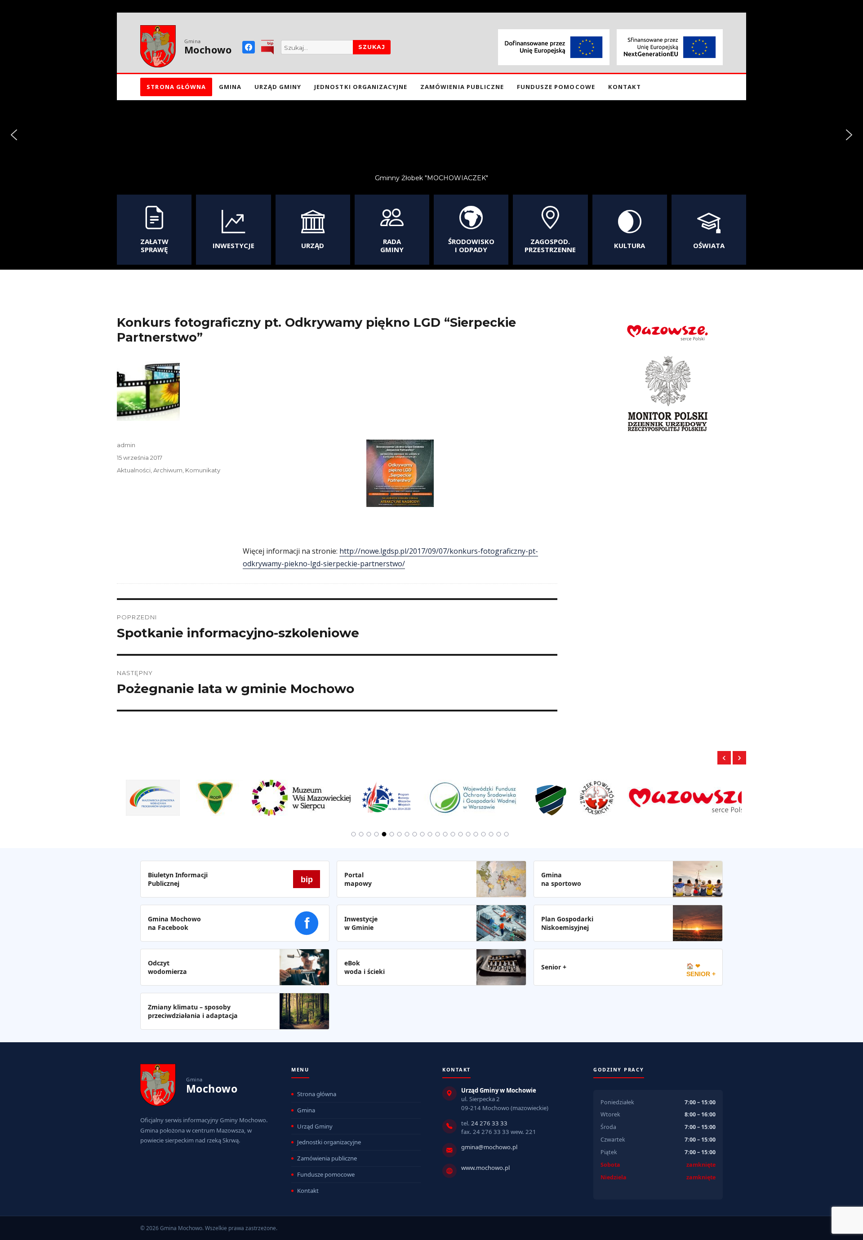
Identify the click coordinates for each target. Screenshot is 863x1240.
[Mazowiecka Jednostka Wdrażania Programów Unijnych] (153, 792)
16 (468, 834)
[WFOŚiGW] (473, 792)
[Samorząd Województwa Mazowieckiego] (691, 792)
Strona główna (176, 87)
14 (453, 834)
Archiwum (167, 470)
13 (445, 834)
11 (430, 834)
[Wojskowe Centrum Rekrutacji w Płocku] (551, 793)
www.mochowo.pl (485, 1168)
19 (491, 834)
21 (506, 834)
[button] (14, 135)
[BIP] (267, 47)
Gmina (230, 87)
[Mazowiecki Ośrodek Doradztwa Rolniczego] (216, 792)
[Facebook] (248, 47)
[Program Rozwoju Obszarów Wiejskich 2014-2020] (387, 792)
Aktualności (134, 470)
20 (499, 834)
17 (476, 834)
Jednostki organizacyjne (360, 87)
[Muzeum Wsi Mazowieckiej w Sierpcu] (301, 792)
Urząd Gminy (278, 87)
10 (422, 834)
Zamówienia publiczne (462, 87)
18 (483, 834)
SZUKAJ (371, 47)
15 (460, 834)
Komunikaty (202, 470)
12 (438, 834)
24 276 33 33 (489, 1123)
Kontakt (624, 87)
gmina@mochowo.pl (489, 1147)
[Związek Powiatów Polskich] (597, 792)
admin (126, 445)
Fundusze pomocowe (556, 87)
